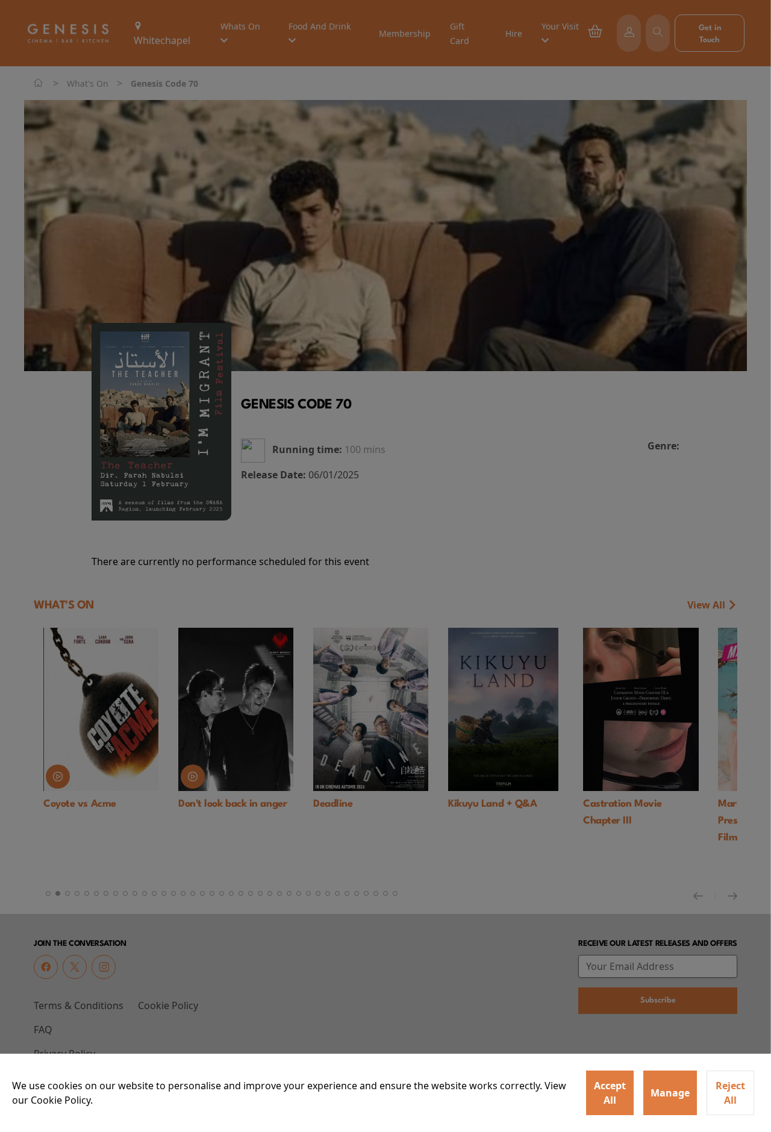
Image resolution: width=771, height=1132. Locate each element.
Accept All (610, 1093)
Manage (670, 1092)
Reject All (730, 1093)
